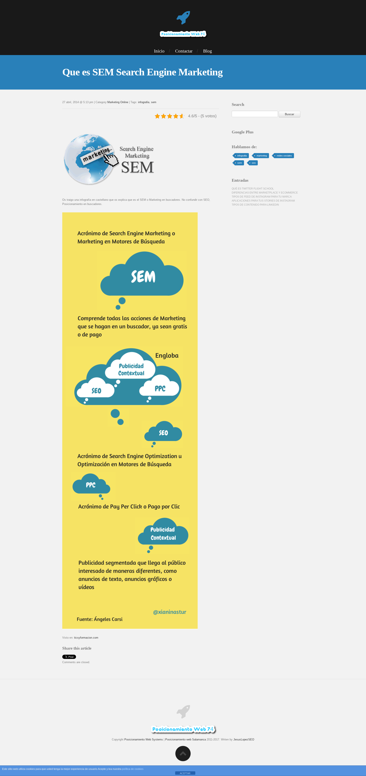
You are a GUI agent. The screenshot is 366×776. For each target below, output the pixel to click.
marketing (262, 155)
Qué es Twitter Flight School (253, 188)
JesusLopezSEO (243, 739)
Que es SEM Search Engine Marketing (142, 71)
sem (153, 102)
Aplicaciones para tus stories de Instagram (263, 200)
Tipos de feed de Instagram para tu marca (262, 196)
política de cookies (132, 769)
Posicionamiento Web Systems (143, 739)
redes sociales (284, 155)
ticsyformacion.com (86, 637)
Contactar (184, 51)
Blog (207, 51)
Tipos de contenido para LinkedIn (255, 204)
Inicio (159, 51)
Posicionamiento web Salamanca (185, 739)
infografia (143, 102)
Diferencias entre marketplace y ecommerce (265, 192)
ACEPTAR (185, 773)
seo (254, 163)
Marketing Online (117, 102)
